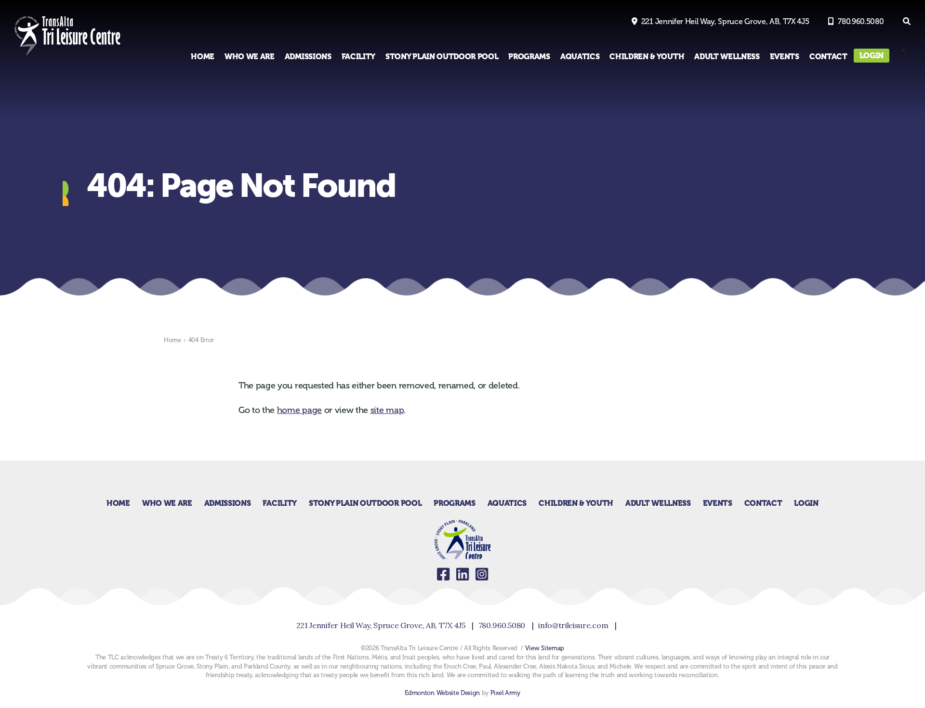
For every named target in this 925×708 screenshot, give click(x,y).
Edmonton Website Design (442, 692)
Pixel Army (505, 692)
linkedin (462, 574)
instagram (482, 574)
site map (387, 410)
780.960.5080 (861, 21)
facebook (443, 574)
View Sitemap (544, 648)
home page (299, 410)
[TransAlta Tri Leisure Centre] (67, 55)
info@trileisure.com (573, 625)
